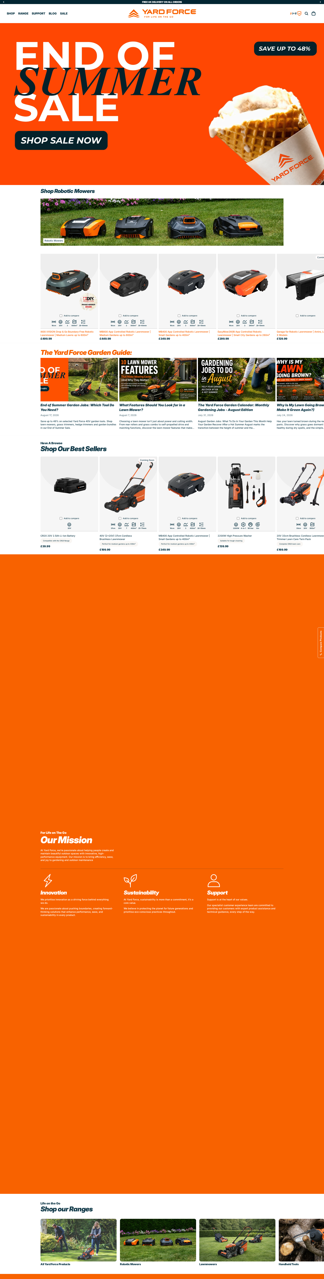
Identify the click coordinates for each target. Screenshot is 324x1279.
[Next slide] (280, 395)
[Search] (306, 13)
